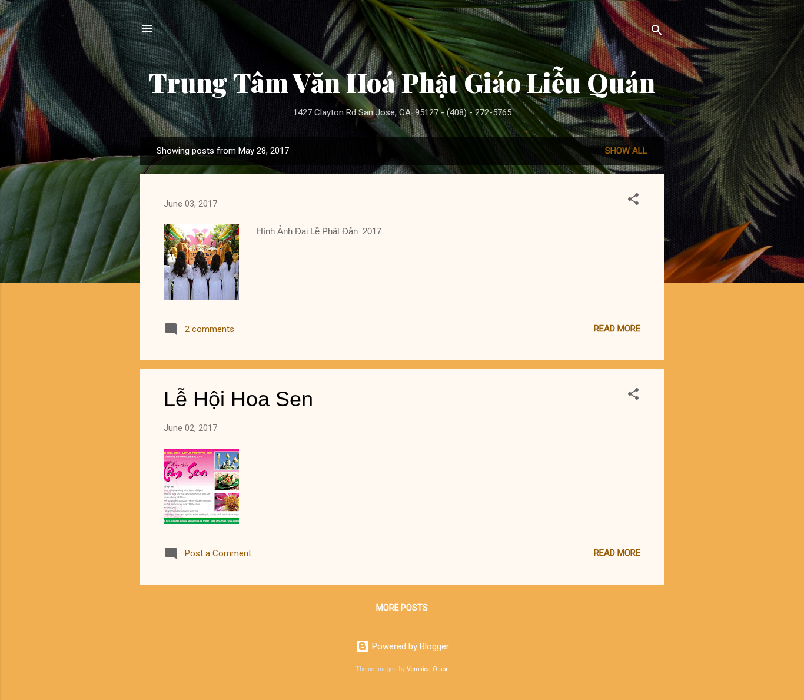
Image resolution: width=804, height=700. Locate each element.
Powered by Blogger (409, 646)
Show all (626, 150)
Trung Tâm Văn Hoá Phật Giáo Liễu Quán (402, 82)
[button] (633, 201)
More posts (402, 607)
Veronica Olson (428, 669)
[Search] (657, 32)
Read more (617, 328)
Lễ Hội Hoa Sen (238, 399)
